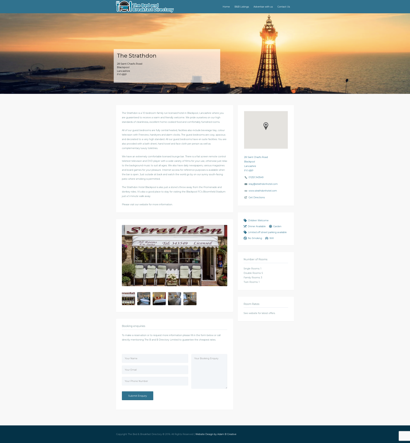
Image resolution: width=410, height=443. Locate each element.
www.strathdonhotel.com (263, 190)
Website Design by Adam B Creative (215, 434)
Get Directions (257, 197)
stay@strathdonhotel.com (263, 184)
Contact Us (283, 6)
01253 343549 (256, 177)
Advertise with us (263, 6)
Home (226, 6)
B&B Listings (241, 6)
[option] (174, 255)
